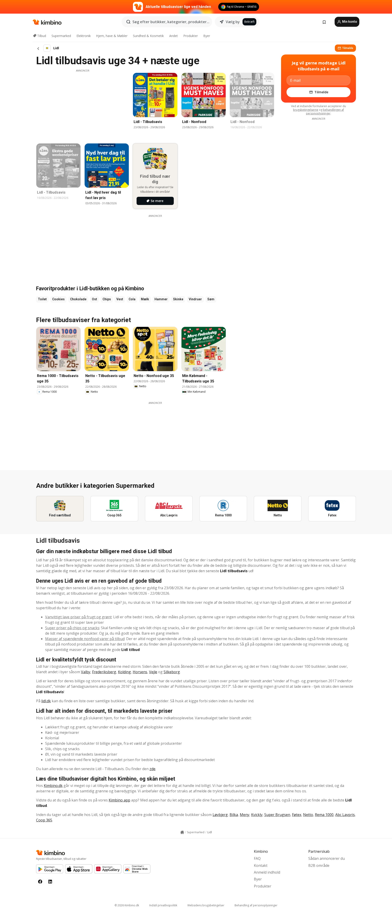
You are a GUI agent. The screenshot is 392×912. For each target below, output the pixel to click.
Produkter (190, 36)
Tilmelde (347, 48)
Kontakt (260, 865)
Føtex (296, 814)
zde (152, 768)
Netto (308, 814)
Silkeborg (172, 671)
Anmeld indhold (267, 872)
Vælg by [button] (233, 21)
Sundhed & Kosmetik (148, 36)
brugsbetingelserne (305, 110)
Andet (173, 36)
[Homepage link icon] (182, 832)
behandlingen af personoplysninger (325, 111)
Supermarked (61, 36)
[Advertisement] (82, 104)
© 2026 (127, 905)
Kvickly (256, 814)
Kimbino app (119, 800)
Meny (244, 814)
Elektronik (83, 36)
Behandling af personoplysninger (256, 905)
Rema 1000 (324, 814)
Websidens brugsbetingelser (205, 905)
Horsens (140, 671)
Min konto (349, 21)
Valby (85, 671)
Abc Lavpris (345, 814)
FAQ (257, 858)
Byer (206, 36)
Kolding (124, 671)
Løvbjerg (220, 814)
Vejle (153, 671)
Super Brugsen (277, 814)
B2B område (318, 865)
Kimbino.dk (53, 785)
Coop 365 (44, 820)
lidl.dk (46, 700)
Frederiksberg (104, 671)
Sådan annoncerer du (326, 858)
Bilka (234, 814)
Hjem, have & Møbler (111, 36)
